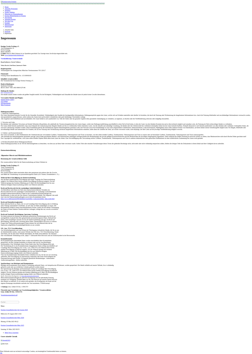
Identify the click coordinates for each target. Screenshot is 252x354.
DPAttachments (6, 103)
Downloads (8, 17)
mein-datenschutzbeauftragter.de (30, 276)
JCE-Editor (4, 101)
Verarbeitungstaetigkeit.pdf (9, 295)
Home (7, 7)
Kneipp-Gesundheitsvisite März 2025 (12, 325)
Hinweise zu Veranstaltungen (14, 14)
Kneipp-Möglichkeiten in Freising (15, 16)
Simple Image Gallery (7, 99)
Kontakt (7, 23)
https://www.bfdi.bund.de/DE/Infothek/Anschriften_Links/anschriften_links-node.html (27, 199)
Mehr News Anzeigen (11, 332)
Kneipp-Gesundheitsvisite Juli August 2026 (14, 310)
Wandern (7, 10)
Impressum (8, 26)
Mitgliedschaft (9, 25)
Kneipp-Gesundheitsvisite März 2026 (12, 318)
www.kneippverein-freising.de (14, 55)
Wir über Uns (9, 21)
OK (1, 353)
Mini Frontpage (5, 105)
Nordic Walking (10, 12)
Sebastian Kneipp (10, 19)
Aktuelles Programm (11, 9)
